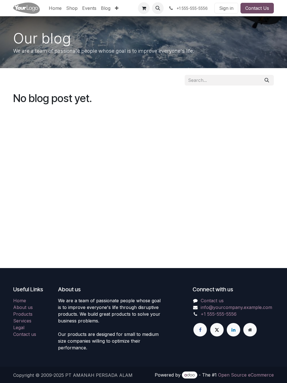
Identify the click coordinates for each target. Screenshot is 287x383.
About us (23, 307)
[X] (217, 329)
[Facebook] (200, 329)
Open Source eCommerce (246, 375)
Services (22, 321)
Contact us (24, 334)
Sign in (226, 8)
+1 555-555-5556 (219, 314)
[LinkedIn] (233, 329)
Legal (18, 327)
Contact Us (257, 8)
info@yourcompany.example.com (236, 307)
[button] (158, 8)
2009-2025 (53, 375)
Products (23, 314)
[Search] (267, 80)
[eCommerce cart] (144, 8)
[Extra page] (250, 329)
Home (19, 300)
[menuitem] (55, 8)
